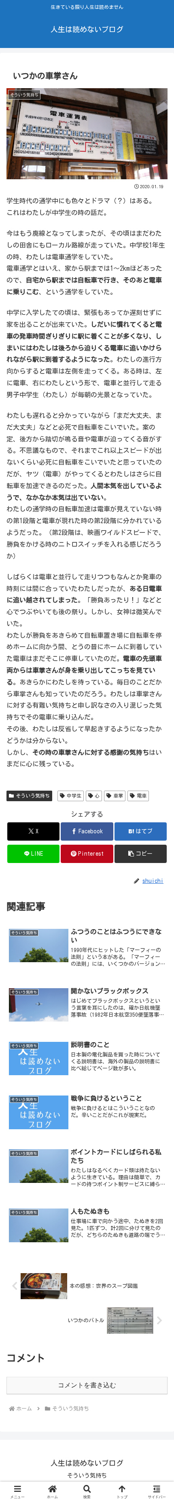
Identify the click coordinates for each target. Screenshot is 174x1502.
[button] (141, 854)
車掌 (118, 795)
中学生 (74, 795)
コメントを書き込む (87, 1385)
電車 (141, 795)
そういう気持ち (33, 795)
